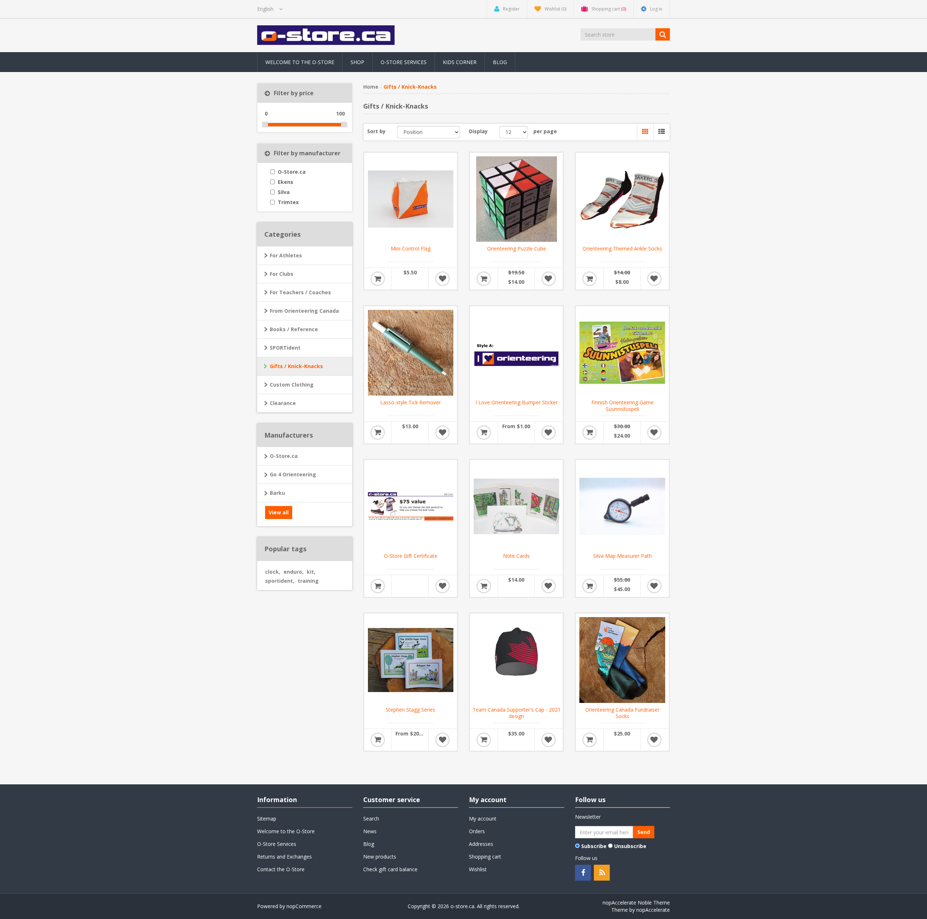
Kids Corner (460, 62)
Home (370, 86)
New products (379, 856)
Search (371, 818)
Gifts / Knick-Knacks (296, 366)
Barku (277, 492)
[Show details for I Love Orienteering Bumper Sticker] (516, 352)
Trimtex (288, 202)
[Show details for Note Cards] (516, 506)
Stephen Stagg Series (410, 710)
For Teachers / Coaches (300, 292)
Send (643, 832)
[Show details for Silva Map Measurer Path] (622, 506)
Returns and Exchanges (284, 856)
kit (311, 571)
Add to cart (377, 278)
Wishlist (478, 869)
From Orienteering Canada (304, 310)
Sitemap (266, 818)
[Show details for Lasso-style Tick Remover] (410, 352)
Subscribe (594, 846)
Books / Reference (294, 329)
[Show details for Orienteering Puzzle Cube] (516, 199)
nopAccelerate (653, 909)
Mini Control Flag (411, 248)
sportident (279, 580)
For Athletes (286, 255)
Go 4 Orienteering (293, 474)
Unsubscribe (630, 846)
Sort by (376, 131)
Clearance (283, 403)
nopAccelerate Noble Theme (636, 902)
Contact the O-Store (281, 869)
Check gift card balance (390, 869)
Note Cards (516, 556)
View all (279, 512)
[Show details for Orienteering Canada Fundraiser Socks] (622, 660)
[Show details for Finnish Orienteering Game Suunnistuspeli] (622, 352)
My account (482, 818)
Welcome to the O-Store (299, 62)
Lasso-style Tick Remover (410, 402)
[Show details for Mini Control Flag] (410, 199)
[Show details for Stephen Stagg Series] (410, 660)
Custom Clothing (292, 384)
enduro (293, 571)
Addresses (481, 843)
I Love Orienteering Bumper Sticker (516, 402)
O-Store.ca (292, 171)
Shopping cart (485, 856)
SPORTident (285, 347)
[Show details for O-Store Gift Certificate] (410, 506)
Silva (284, 192)
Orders (477, 831)
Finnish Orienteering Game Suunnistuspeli (622, 405)
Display (478, 131)
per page (545, 131)
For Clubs (281, 273)
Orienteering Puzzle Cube (516, 248)
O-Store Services (404, 62)
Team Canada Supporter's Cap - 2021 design (517, 713)
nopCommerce (304, 906)
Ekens (285, 181)
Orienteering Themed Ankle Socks (622, 248)
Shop (357, 62)
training (308, 580)
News (370, 831)
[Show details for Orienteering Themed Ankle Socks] (622, 199)
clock (272, 571)
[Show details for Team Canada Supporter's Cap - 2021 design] (516, 660)
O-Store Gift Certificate (410, 556)
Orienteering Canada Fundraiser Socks (622, 713)
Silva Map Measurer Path (622, 556)
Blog (500, 62)
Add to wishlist (442, 278)
